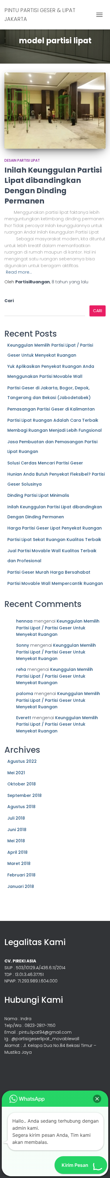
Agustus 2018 (21, 807)
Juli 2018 (16, 818)
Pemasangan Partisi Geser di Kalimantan (51, 409)
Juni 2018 (16, 830)
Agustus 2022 (22, 761)
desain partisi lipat (22, 160)
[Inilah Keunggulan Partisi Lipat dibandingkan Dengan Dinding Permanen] (55, 110)
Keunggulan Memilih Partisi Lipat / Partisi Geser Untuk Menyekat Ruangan (57, 627)
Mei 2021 (16, 773)
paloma (24, 693)
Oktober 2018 (21, 784)
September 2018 (24, 795)
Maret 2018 (19, 863)
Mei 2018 (16, 841)
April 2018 (17, 852)
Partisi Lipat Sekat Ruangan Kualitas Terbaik (54, 539)
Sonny (22, 645)
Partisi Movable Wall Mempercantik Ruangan (55, 583)
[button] (97, 1099)
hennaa (24, 621)
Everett (23, 718)
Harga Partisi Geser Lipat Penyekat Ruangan (54, 528)
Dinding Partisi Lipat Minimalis (38, 495)
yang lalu (70, 282)
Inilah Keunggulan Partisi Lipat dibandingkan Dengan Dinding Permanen (53, 185)
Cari (9, 301)
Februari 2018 (21, 875)
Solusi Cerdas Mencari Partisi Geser (45, 463)
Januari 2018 (20, 886)
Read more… (19, 272)
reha (21, 669)
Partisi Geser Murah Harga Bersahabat (48, 572)
